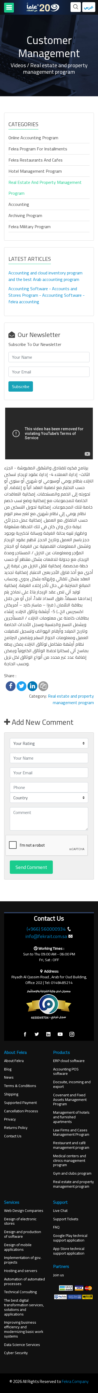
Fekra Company (75, 1381)
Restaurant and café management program (71, 1145)
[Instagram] (72, 1034)
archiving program (25, 215)
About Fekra (14, 1060)
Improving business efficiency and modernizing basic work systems (23, 1329)
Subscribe (20, 386)
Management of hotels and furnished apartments (71, 1117)
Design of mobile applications (18, 1247)
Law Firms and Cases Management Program (71, 1132)
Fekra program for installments (37, 149)
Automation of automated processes (24, 1281)
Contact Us (13, 1136)
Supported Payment (20, 1102)
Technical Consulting (20, 1292)
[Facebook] (25, 1034)
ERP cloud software (69, 1060)
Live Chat (60, 1210)
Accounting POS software (66, 1071)
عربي (89, 7)
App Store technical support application (68, 1251)
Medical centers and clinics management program (69, 1160)
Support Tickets (65, 1219)
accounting (18, 204)
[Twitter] (37, 1034)
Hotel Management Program (35, 171)
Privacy (10, 1119)
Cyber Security (16, 1353)
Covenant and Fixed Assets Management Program (70, 1099)
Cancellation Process (21, 1111)
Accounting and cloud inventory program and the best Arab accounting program (45, 276)
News (9, 1077)
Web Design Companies (23, 1210)
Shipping (11, 1094)
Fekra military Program (29, 226)
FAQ (56, 1227)
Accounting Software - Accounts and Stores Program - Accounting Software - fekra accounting (46, 295)
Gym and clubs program (72, 1173)
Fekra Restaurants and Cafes (35, 160)
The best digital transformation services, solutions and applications (24, 1307)
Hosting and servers (20, 1270)
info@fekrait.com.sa (46, 936)
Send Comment (31, 867)
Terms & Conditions (20, 1086)
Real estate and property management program (45, 187)
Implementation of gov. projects (22, 1260)
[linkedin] (48, 1034)
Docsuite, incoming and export (72, 1084)
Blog (7, 1069)
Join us (58, 1275)
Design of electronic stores (20, 1221)
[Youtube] (60, 1034)
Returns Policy (15, 1127)
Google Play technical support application (70, 1238)
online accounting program (33, 138)
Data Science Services (22, 1344)
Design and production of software (22, 1234)
